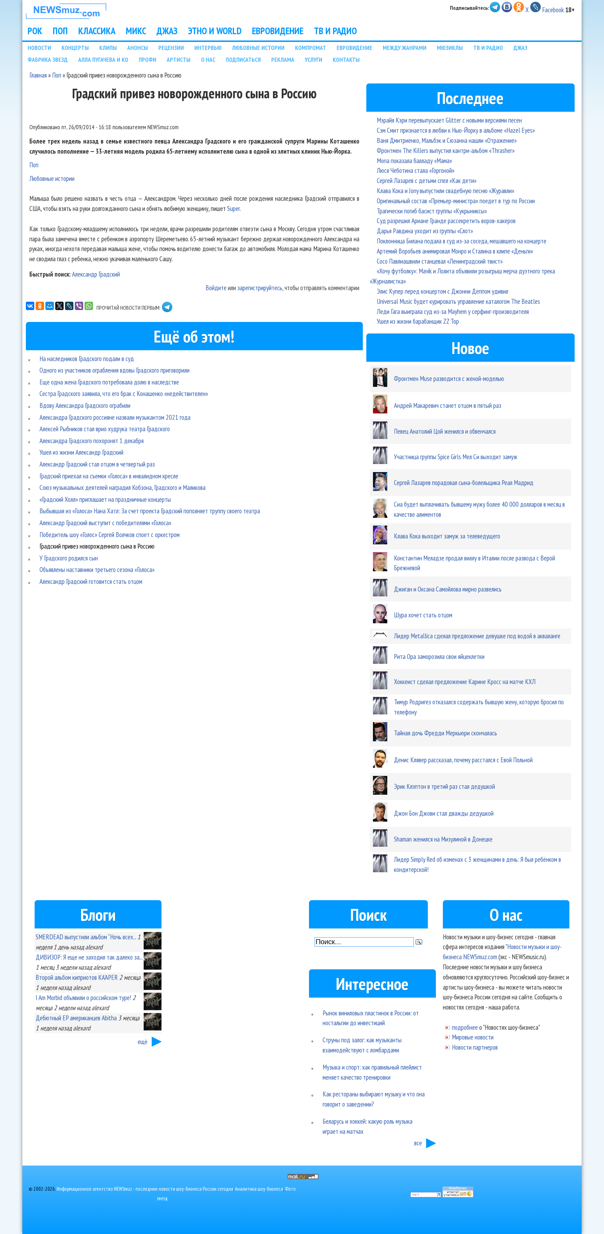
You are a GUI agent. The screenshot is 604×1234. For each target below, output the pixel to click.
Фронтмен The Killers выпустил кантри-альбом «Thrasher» (446, 150)
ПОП (60, 31)
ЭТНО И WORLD (215, 31)
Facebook (553, 9)
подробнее (465, 1027)
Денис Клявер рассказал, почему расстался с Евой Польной (463, 759)
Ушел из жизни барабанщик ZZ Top (418, 321)
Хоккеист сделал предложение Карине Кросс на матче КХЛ (464, 681)
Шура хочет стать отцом (423, 614)
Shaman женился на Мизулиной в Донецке (443, 839)
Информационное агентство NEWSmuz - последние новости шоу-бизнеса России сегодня (145, 1188)
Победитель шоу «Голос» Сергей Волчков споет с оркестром (109, 534)
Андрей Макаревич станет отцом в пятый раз (447, 405)
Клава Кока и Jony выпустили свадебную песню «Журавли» (445, 190)
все (418, 1142)
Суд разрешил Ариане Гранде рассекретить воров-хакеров (446, 220)
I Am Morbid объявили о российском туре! (83, 997)
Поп (56, 75)
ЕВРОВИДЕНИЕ (277, 31)
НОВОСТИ (39, 48)
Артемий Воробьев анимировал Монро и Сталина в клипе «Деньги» (455, 251)
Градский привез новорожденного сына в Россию (96, 546)
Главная (38, 75)
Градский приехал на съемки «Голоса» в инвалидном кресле (108, 475)
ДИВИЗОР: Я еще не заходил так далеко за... (89, 957)
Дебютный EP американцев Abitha (76, 1017)
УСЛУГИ (313, 60)
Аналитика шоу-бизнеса (259, 1188)
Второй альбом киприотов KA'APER (77, 977)
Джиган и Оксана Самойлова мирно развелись (448, 589)
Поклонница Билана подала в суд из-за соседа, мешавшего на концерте (461, 240)
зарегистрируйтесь (259, 287)
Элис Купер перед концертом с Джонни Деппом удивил (442, 291)
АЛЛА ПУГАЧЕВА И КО (103, 60)
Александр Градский (96, 274)
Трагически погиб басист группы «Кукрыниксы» (432, 210)
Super (233, 208)
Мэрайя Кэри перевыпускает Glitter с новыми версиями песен (449, 120)
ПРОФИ (147, 60)
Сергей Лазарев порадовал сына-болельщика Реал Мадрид (463, 482)
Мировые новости (473, 1037)
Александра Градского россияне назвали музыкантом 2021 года (114, 417)
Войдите (216, 287)
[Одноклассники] (40, 306)
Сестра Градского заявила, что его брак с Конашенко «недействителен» (123, 393)
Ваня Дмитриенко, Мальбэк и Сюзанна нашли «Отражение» (447, 140)
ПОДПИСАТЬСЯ (243, 60)
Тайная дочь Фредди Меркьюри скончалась (445, 732)
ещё (143, 1041)
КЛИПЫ (108, 48)
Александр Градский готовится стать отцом (90, 581)
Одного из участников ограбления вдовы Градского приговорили (114, 370)
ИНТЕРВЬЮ (208, 48)
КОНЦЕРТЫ (75, 48)
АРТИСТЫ (178, 60)
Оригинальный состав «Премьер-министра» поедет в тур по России (456, 200)
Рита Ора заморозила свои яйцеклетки (439, 656)
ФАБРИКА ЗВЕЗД (48, 60)
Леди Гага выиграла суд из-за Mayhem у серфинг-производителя (453, 311)
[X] (59, 306)
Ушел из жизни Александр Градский (81, 452)
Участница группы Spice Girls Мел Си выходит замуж (455, 456)
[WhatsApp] (89, 306)
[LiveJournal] (69, 306)
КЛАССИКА (96, 31)
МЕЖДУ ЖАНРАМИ (404, 48)
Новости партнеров (475, 1047)
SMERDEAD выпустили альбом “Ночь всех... (86, 936)
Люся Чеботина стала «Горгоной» (415, 170)
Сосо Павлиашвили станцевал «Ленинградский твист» (440, 261)
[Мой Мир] (49, 306)
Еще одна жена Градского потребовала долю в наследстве (109, 381)
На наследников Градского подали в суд (86, 358)
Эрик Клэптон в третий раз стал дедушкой (444, 786)
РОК (35, 31)
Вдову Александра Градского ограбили (84, 405)
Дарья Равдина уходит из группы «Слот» (425, 230)
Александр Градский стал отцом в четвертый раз (97, 464)
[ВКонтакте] (30, 306)
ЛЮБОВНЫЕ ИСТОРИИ (258, 48)
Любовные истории (51, 178)
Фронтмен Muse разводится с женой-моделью (449, 378)
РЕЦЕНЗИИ (171, 48)
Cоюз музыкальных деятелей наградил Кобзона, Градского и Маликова (122, 487)
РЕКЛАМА (282, 60)
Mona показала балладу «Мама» (414, 160)
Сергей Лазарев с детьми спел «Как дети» (426, 180)
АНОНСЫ (137, 48)
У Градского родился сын (68, 557)
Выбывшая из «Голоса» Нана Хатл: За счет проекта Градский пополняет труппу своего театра (149, 510)
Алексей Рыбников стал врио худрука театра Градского (104, 428)
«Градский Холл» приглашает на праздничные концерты (105, 499)
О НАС (208, 60)
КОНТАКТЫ (346, 60)
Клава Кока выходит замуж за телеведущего (447, 535)
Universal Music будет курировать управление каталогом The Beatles (458, 301)
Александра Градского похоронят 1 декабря (91, 440)
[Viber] (79, 306)
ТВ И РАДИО (335, 31)
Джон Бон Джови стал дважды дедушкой (444, 813)
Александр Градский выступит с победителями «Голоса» (105, 522)
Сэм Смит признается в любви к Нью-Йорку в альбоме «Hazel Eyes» (456, 130)
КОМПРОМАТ (310, 48)
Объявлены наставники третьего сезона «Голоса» (96, 569)
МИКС (136, 31)
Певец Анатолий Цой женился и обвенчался (445, 431)
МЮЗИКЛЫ (450, 48)
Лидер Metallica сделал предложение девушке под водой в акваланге (477, 635)
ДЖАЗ (167, 31)
